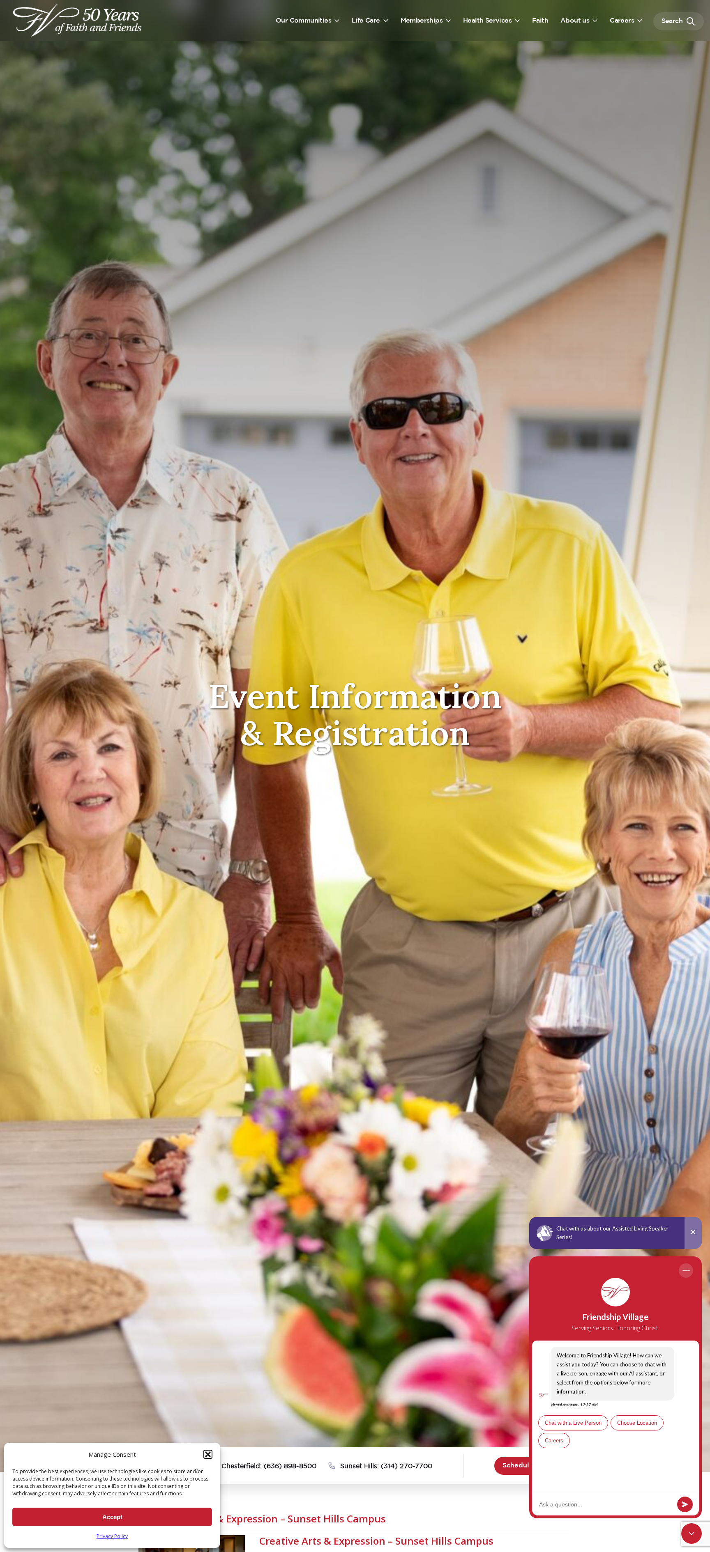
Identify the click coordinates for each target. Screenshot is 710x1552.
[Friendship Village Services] (78, 20)
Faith (540, 21)
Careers (622, 21)
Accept (112, 1516)
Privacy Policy (112, 1536)
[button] (208, 1454)
